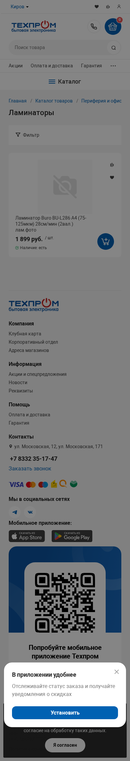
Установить (65, 713)
